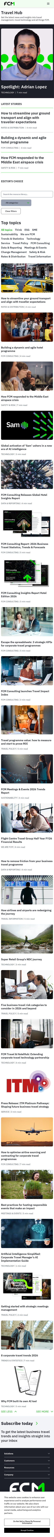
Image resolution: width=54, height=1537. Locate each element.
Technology (33, 238)
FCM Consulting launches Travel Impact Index (25, 692)
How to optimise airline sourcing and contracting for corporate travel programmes (23, 1155)
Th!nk (18, 230)
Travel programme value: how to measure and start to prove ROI (26, 741)
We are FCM (27, 234)
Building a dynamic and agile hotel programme (22, 349)
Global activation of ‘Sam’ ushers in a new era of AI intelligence (26, 447)
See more (42, 1411)
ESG (27, 230)
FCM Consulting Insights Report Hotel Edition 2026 (24, 594)
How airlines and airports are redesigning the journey (26, 911)
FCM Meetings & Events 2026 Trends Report (23, 790)
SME (34, 230)
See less (6, 1411)
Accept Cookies (27, 1530)
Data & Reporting (11, 247)
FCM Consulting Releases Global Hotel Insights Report (24, 496)
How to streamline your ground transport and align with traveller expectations (25, 300)
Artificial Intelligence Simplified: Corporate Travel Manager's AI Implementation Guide (20, 1257)
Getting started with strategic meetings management (24, 1308)
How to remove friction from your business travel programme (27, 862)
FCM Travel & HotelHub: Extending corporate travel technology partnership (25, 1055)
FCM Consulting (40, 243)
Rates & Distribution (13, 256)
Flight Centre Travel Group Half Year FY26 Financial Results (26, 840)
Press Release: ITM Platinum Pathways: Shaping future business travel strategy (25, 1104)
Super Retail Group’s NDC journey (21, 959)
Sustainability (9, 234)
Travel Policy (20, 243)
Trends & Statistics (12, 238)
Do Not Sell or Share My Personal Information (27, 1522)
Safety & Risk (37, 252)
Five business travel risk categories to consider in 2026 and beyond (24, 1006)
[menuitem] (27, 1453)
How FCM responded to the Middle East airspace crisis (24, 398)
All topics (6, 230)
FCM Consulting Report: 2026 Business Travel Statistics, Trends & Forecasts (24, 545)
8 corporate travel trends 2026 (19, 1355)
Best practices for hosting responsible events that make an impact (24, 1206)
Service (5, 243)
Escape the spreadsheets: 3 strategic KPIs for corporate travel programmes (26, 643)
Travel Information (39, 256)
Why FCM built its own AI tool (19, 1401)
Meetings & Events (35, 247)
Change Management (14, 252)
